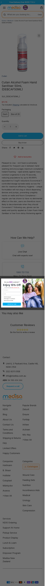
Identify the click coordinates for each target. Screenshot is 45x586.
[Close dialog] (43, 280)
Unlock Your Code (12, 304)
